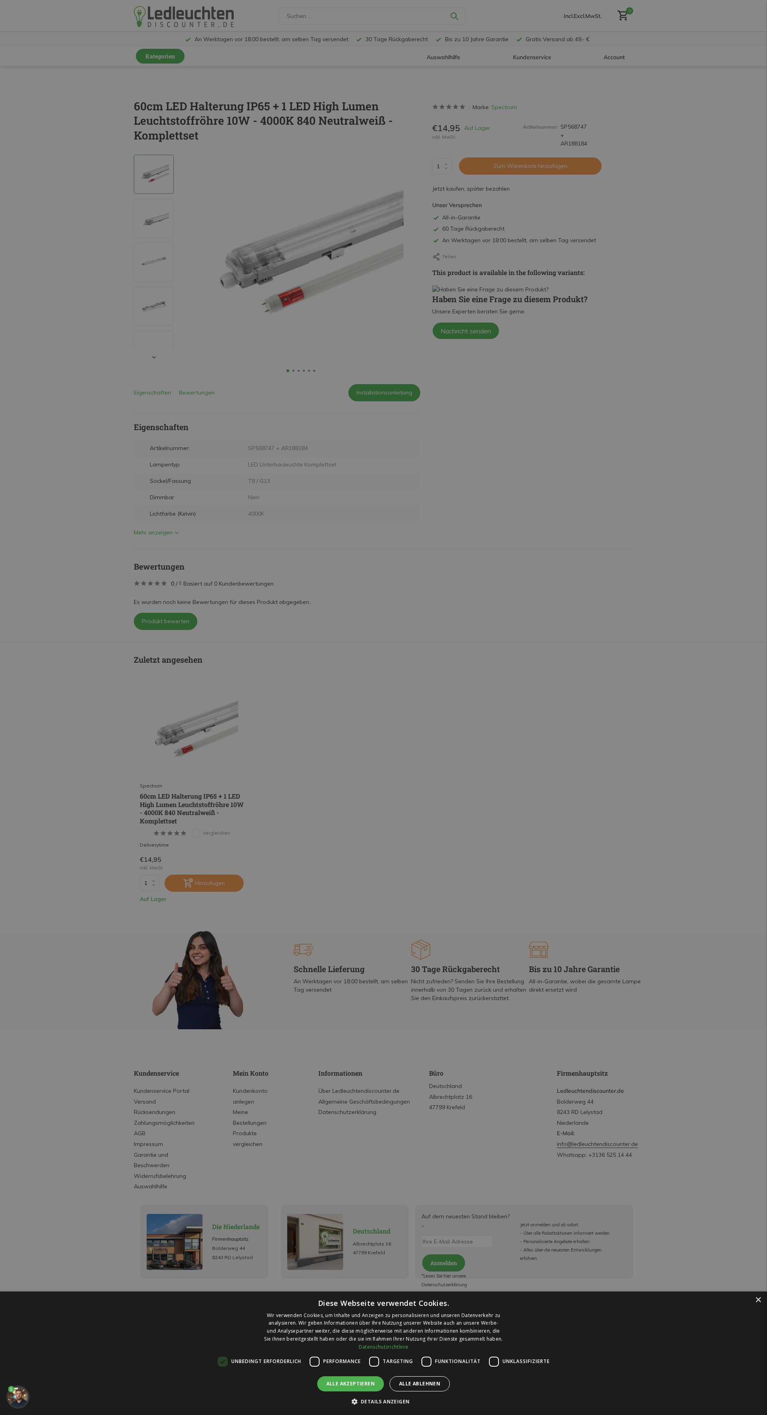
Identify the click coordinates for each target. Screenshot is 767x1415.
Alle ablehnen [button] (419, 1383)
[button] (384, 1401)
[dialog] (383, 1353)
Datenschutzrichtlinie (383, 1346)
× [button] (758, 1300)
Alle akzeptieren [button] (350, 1383)
